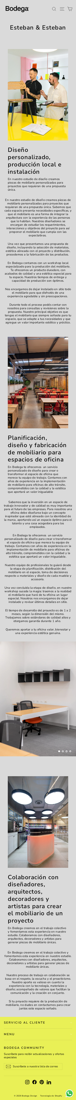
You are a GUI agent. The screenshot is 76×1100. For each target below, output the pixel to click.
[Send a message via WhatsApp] (69, 1093)
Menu (9, 1034)
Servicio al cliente (24, 1023)
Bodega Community (24, 1048)
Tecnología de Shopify (51, 1095)
